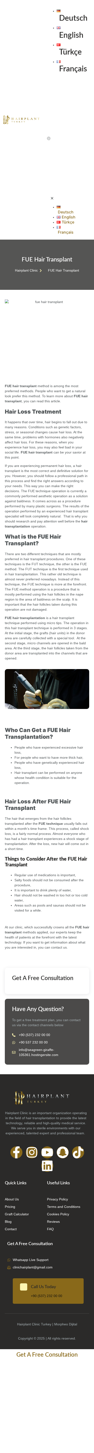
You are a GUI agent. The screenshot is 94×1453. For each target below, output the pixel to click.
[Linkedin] (47, 1166)
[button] (61, 139)
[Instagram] (32, 1152)
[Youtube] (47, 1152)
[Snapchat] (63, 1152)
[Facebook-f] (16, 1152)
